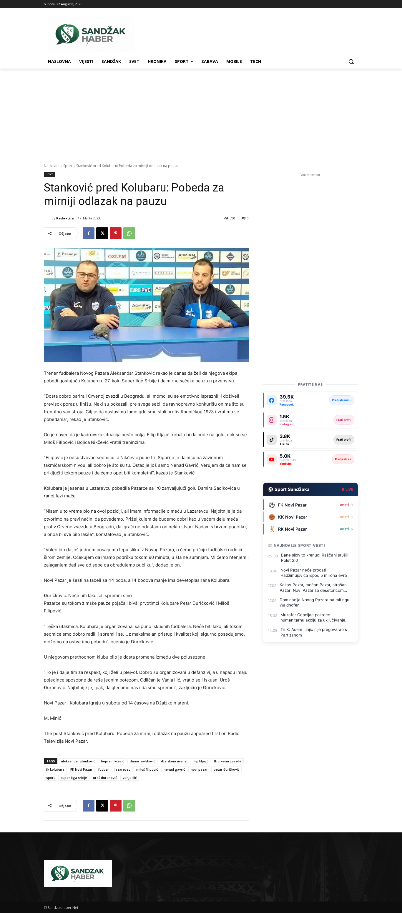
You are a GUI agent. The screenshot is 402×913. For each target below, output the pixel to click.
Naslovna (51, 165)
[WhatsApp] (129, 233)
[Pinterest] (116, 233)
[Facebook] (88, 233)
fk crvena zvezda (227, 761)
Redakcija (65, 218)
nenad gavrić (174, 769)
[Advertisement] (201, 112)
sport (50, 777)
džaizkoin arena (174, 761)
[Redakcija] (48, 218)
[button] (351, 61)
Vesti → (346, 505)
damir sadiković (142, 761)
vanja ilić (130, 777)
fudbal (103, 769)
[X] (102, 233)
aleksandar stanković (78, 761)
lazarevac (122, 769)
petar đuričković (226, 769)
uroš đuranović (105, 777)
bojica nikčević (112, 761)
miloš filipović (147, 769)
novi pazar (199, 769)
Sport (67, 165)
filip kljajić (200, 761)
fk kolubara (55, 769)
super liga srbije (74, 777)
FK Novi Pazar (81, 769)
